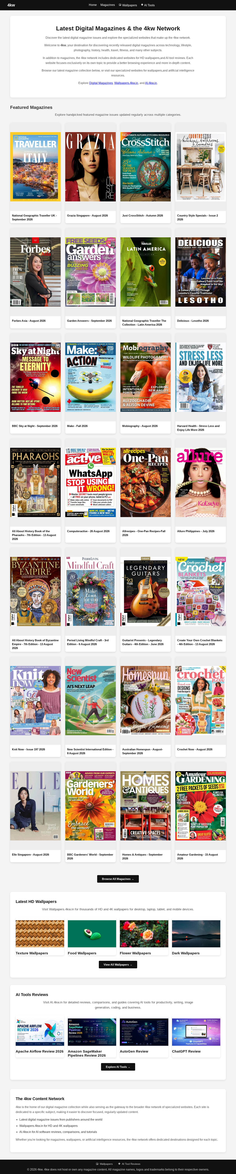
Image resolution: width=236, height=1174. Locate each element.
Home (93, 4)
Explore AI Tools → (118, 1066)
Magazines (107, 4)
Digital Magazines (101, 83)
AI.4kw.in (151, 83)
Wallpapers (129, 5)
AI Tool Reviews (131, 1163)
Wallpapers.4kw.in (126, 83)
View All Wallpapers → (118, 964)
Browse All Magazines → (118, 878)
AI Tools (149, 5)
